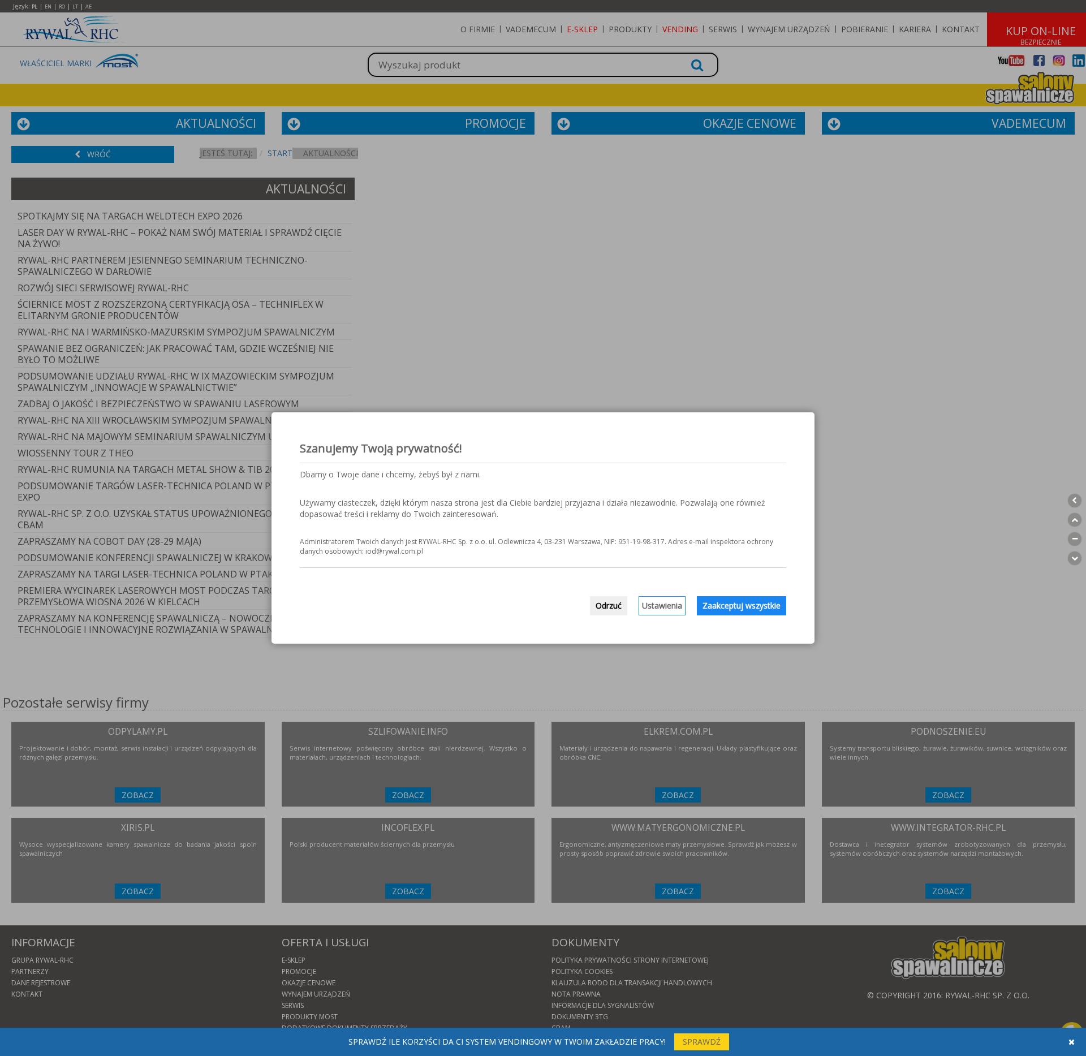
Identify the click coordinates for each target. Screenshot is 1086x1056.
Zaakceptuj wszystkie (742, 605)
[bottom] (1074, 558)
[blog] (1074, 539)
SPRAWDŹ (702, 1041)
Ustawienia (662, 605)
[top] (1074, 519)
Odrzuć (609, 605)
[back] (1074, 500)
